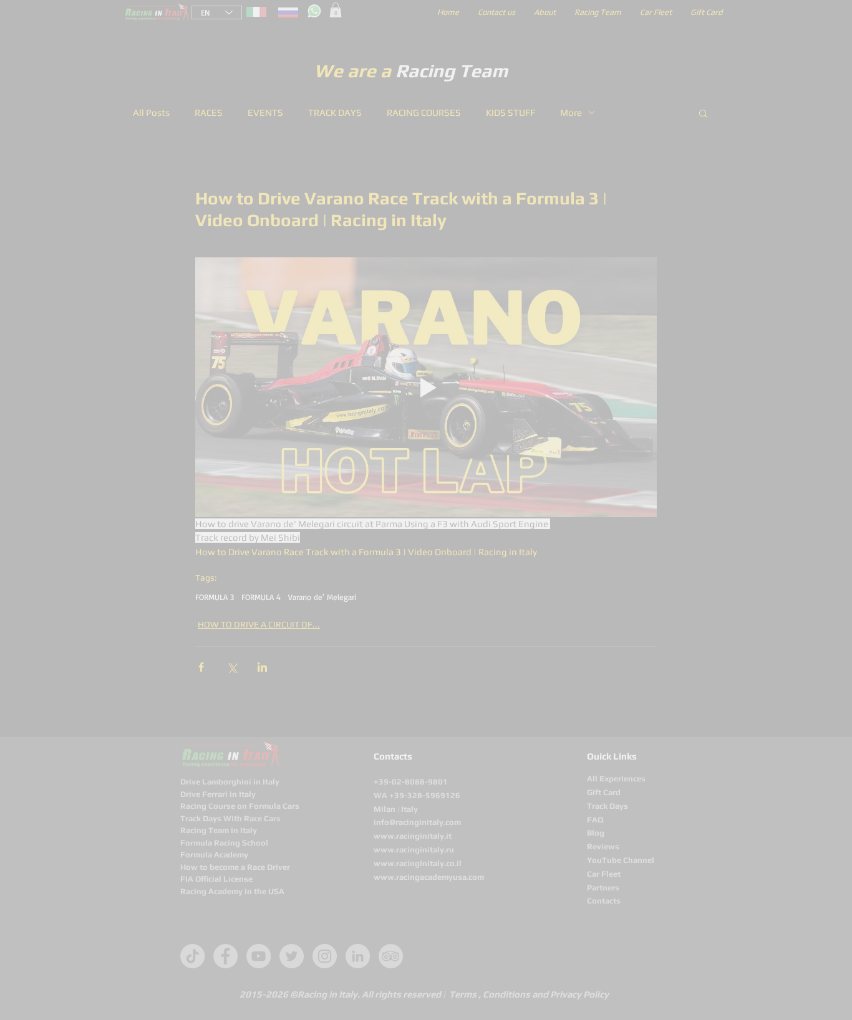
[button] (643, 355)
